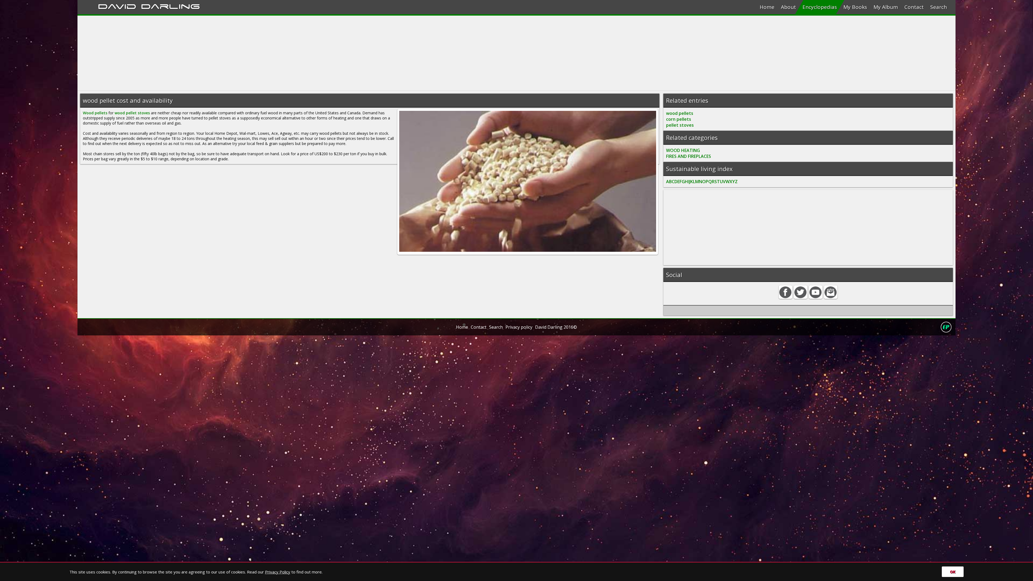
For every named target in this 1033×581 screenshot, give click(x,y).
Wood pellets (95, 112)
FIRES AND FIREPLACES (688, 156)
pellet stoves (680, 125)
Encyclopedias (819, 6)
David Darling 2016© (556, 327)
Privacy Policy (277, 572)
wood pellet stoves (132, 112)
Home (767, 6)
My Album (885, 6)
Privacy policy (518, 327)
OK (953, 571)
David (117, 5)
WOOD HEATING (683, 150)
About (788, 6)
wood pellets (679, 113)
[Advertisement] (238, 53)
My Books (855, 6)
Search (938, 6)
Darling (170, 5)
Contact (914, 6)
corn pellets (678, 119)
